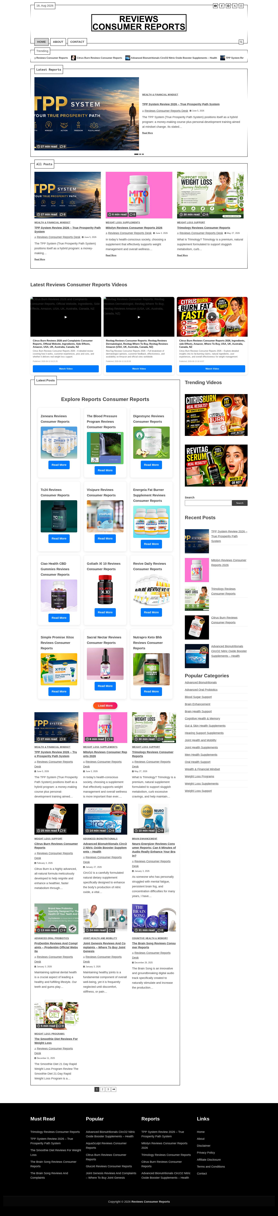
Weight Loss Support (191, 222)
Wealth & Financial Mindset (160, 95)
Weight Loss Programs (49, 1034)
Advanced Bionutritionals (100, 839)
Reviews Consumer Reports (150, 1201)
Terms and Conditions (211, 1166)
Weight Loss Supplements (123, 222)
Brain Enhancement (145, 839)
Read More (147, 133)
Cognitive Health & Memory (150, 938)
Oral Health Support (197, 762)
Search (190, 497)
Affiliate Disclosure (209, 1159)
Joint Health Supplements (201, 747)
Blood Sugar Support (198, 697)
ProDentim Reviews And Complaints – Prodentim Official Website (56, 947)
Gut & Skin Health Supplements (205, 725)
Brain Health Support (198, 711)
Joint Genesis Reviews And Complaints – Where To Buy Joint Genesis (104, 947)
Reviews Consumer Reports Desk (166, 110)
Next (113, 1089)
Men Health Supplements (201, 754)
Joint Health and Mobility (100, 938)
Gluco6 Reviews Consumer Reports (109, 1166)
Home (41, 41)
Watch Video (66, 368)
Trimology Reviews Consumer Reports (203, 227)
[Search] (241, 42)
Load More (105, 705)
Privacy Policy (206, 1152)
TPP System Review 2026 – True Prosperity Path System (174, 57)
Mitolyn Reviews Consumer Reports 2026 (238, 57)
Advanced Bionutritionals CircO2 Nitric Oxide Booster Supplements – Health (91, 57)
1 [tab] (136, 154)
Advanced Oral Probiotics (51, 938)
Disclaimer (203, 1145)
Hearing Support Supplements (204, 733)
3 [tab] (143, 154)
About (58, 41)
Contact (77, 41)
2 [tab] (140, 154)
